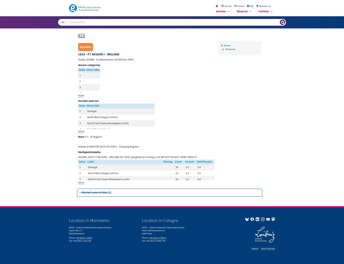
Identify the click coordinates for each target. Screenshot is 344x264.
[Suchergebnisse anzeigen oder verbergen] (282, 22)
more (81, 95)
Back (81, 36)
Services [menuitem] (221, 11)
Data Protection (268, 248)
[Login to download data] (217, 6)
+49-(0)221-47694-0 (157, 238)
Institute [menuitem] (264, 11)
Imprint (255, 248)
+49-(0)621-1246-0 (84, 238)
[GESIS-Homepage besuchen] (85, 8)
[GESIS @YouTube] (268, 219)
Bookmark (230, 49)
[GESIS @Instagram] (263, 219)
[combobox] (172, 22)
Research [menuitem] (242, 11)
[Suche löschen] (277, 22)
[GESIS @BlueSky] (247, 219)
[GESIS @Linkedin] (257, 219)
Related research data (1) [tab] (96, 192)
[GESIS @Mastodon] (273, 219)
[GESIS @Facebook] (252, 219)
